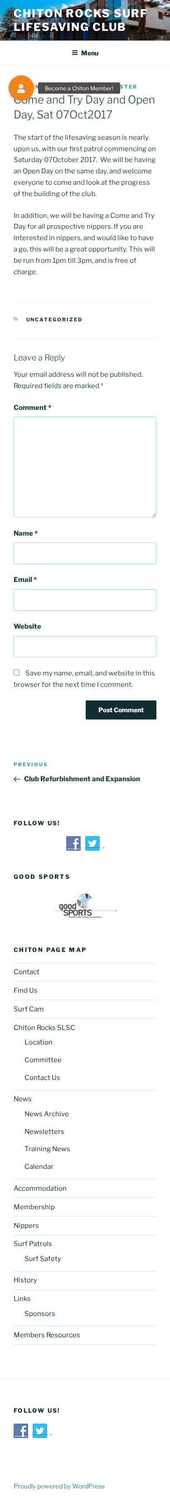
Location (38, 1042)
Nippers (26, 1226)
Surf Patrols (33, 1244)
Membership (34, 1207)
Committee (43, 1060)
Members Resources (47, 1335)
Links (22, 1299)
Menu (89, 53)
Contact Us (42, 1078)
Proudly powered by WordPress (59, 1486)
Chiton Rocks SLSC (44, 1028)
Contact (26, 972)
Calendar (38, 1167)
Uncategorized (54, 319)
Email (25, 580)
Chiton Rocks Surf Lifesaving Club (81, 20)
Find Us (26, 990)
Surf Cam (29, 1009)
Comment (32, 408)
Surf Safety (42, 1259)
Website (27, 626)
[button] (21, 88)
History (25, 1280)
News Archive (46, 1114)
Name (26, 533)
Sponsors (39, 1314)
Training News (47, 1149)
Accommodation (40, 1188)
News (23, 1099)
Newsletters (44, 1132)
